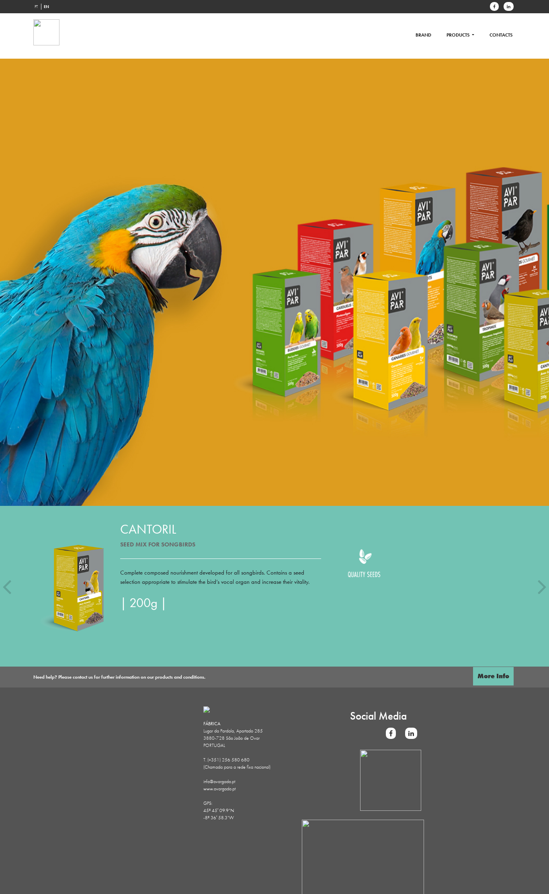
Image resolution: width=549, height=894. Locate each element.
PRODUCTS (459, 35)
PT (36, 6)
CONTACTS (501, 35)
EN (46, 6)
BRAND (423, 35)
